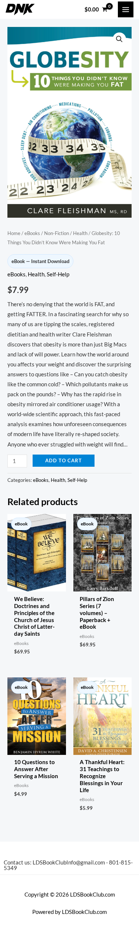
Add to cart (63, 460)
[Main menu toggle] (125, 9)
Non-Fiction (56, 233)
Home (13, 233)
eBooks (32, 233)
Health (80, 233)
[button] (119, 39)
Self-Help (58, 274)
